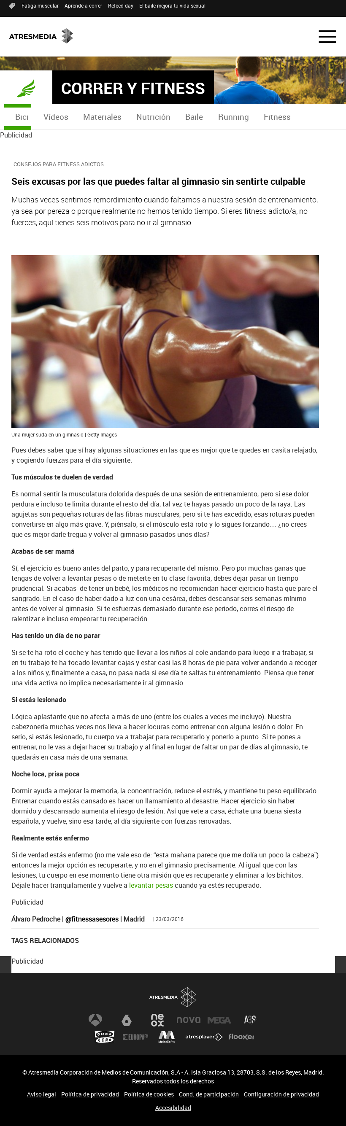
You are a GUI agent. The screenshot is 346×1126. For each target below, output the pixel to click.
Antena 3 (95, 1020)
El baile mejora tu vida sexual (172, 5)
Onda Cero (104, 1037)
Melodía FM (166, 1037)
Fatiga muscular (40, 5)
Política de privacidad (90, 1094)
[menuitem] (22, 117)
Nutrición (153, 116)
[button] (322, 37)
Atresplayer (204, 1037)
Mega (219, 1020)
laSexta (126, 1020)
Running (233, 116)
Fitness (277, 116)
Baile (194, 116)
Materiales (102, 116)
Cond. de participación (209, 1094)
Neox (157, 1020)
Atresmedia (173, 997)
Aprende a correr (83, 5)
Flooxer (241, 1037)
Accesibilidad (173, 1108)
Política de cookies (149, 1094)
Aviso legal (41, 1094)
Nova (188, 1020)
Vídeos (55, 116)
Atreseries (250, 1020)
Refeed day (120, 5)
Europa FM (135, 1037)
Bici (22, 116)
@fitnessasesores (92, 919)
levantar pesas (151, 885)
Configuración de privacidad (281, 1094)
